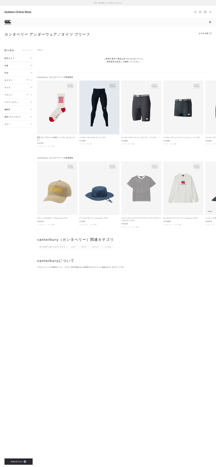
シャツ (73, 247)
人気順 (195, 42)
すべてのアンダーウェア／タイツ (52, 247)
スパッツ (95, 247)
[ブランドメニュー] (210, 22)
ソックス (108, 247)
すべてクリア (27, 50)
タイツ (83, 247)
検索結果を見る (18, 461)
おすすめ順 (204, 33)
